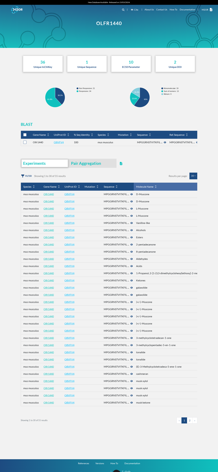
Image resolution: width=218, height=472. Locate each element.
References (83, 463)
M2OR (205, 9)
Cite (136, 9)
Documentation (187, 9)
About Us (149, 9)
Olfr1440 (49, 194)
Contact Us (161, 9)
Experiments (34, 163)
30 (192, 176)
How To (173, 9)
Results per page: (178, 175)
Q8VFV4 (59, 142)
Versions (99, 463)
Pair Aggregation (86, 163)
